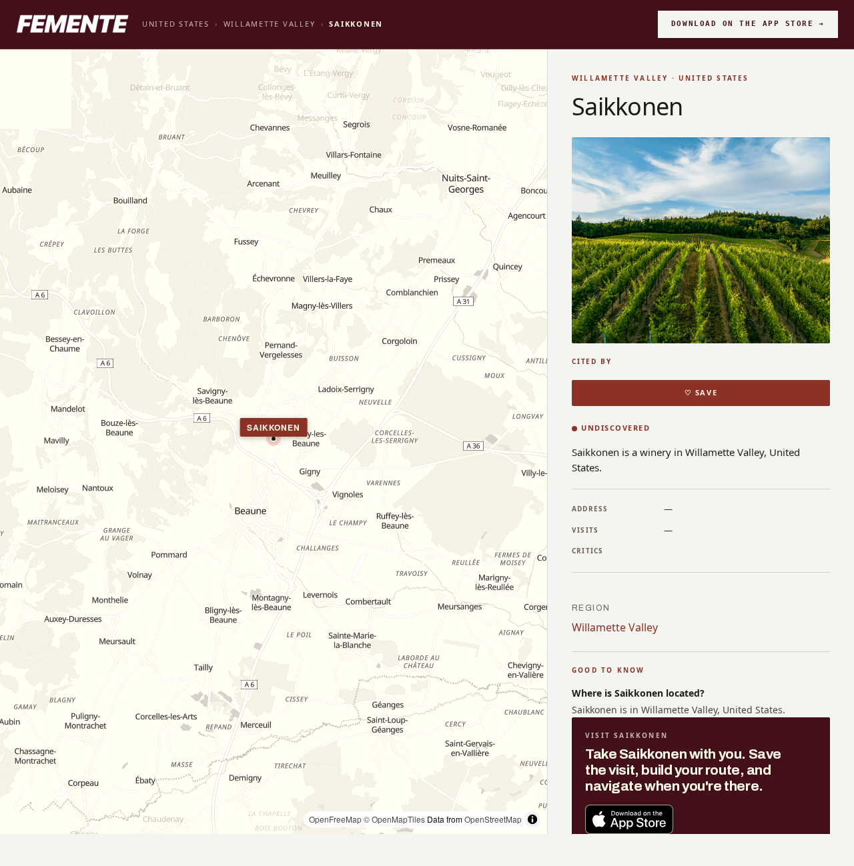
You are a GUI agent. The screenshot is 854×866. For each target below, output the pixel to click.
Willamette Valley (270, 24)
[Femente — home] (72, 24)
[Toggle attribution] (532, 819)
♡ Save (701, 392)
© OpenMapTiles (394, 819)
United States (175, 24)
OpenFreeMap (335, 819)
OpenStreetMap (493, 819)
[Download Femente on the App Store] (629, 819)
